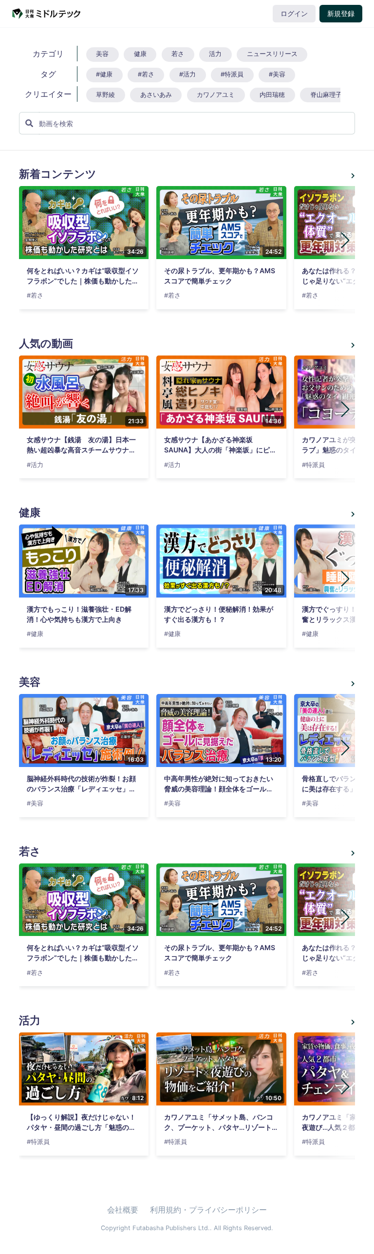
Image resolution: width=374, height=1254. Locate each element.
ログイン (294, 14)
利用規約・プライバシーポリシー (208, 1210)
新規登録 (341, 14)
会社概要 (122, 1210)
